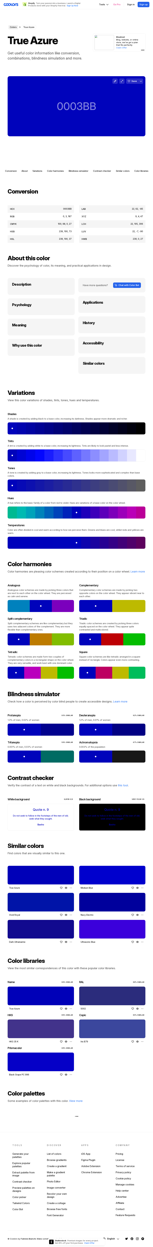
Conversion (11, 170)
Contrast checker (102, 170)
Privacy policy (123, 1172)
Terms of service (125, 1166)
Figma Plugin (88, 1160)
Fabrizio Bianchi (28, 1239)
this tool (123, 785)
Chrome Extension (91, 1172)
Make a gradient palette (56, 1174)
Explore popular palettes (21, 1165)
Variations (37, 170)
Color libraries (141, 170)
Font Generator (55, 1215)
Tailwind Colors (21, 1203)
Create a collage (56, 1203)
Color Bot (17, 1209)
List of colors (54, 1153)
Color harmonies (55, 170)
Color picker (19, 1197)
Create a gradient (56, 1166)
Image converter (56, 1187)
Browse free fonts (57, 1209)
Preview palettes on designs (23, 1189)
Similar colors (123, 170)
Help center (122, 1190)
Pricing (119, 1153)
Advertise (121, 1196)
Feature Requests (125, 1215)
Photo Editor (54, 1181)
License (120, 1160)
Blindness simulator (78, 170)
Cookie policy (123, 1178)
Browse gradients (56, 1160)
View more (76, 1100)
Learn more (138, 571)
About (25, 170)
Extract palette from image (23, 1174)
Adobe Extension (90, 1166)
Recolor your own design (57, 1195)
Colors (13, 27)
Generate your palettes (20, 1155)
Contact (120, 1209)
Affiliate (120, 1202)
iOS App (85, 1153)
